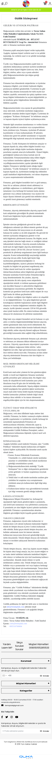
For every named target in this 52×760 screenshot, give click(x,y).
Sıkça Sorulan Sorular (19, 646)
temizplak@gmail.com (14, 705)
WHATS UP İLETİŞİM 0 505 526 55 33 (26, 10)
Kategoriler (26, 690)
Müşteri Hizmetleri (39, 646)
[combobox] (4, 676)
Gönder (46, 676)
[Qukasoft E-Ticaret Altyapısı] (26, 757)
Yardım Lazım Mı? (7, 646)
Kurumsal (26, 661)
